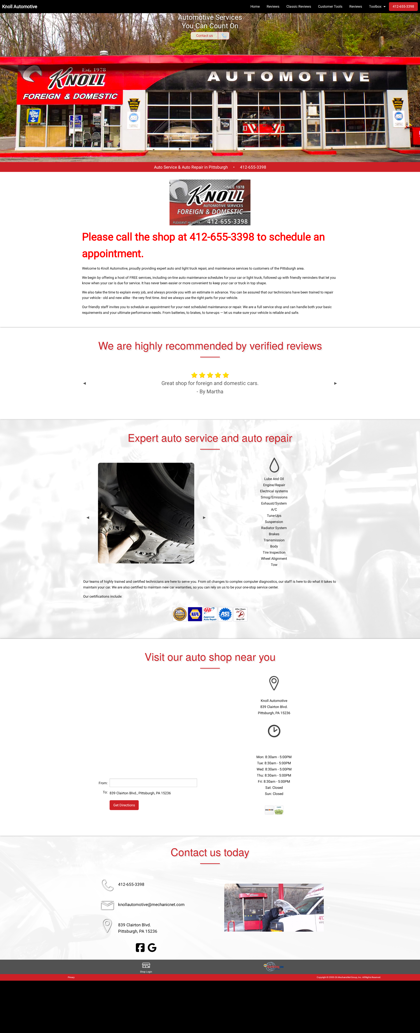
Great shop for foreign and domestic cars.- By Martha (210, 387)
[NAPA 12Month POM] (180, 614)
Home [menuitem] (255, 6)
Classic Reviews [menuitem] (298, 6)
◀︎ (84, 383)
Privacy (71, 977)
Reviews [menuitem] (273, 6)
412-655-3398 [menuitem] (403, 6)
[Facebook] (140, 947)
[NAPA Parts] (195, 614)
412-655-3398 (253, 167)
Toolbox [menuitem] (375, 6)
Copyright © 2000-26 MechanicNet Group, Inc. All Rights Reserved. (349, 977)
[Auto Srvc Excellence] (225, 614)
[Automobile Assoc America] (210, 614)
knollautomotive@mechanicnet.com (151, 904)
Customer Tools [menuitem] (330, 6)
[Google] (152, 947)
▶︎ (335, 383)
